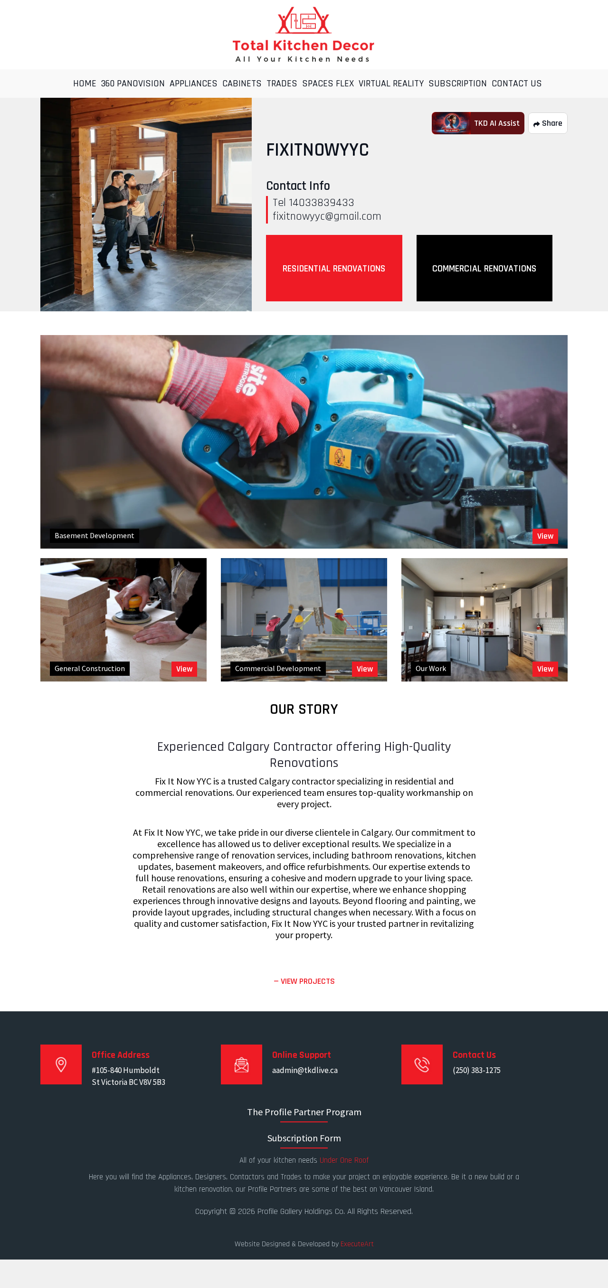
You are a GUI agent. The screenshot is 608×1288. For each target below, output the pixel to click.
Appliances (194, 83)
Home (84, 83)
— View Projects (304, 981)
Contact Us (517, 83)
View (545, 536)
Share (551, 123)
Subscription (457, 83)
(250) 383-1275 (477, 1070)
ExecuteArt (357, 1244)
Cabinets (242, 83)
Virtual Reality (391, 83)
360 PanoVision (133, 83)
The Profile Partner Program (304, 1112)
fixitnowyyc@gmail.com (327, 216)
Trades (281, 83)
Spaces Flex (328, 83)
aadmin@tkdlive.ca (305, 1070)
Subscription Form (304, 1138)
